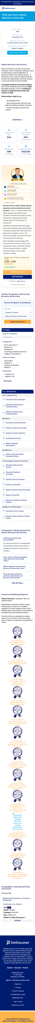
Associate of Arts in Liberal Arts (15, 399)
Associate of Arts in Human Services (14, 466)
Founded (18, 29)
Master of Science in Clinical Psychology (18, 489)
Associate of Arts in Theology (15, 511)
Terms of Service (18, 991)
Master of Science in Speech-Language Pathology (15, 455)
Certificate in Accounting (13, 438)
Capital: (6, 910)
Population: (7, 912)
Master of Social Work (12, 495)
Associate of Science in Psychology (13, 473)
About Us (18, 984)
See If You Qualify (17, 272)
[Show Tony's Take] (17, 174)
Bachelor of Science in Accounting (16, 428)
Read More (17, 920)
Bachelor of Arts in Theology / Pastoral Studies (18, 517)
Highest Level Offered (18, 46)
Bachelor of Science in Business (15, 433)
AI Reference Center (18, 994)
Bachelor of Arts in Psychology (15, 479)
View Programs (17, 276)
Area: (5, 915)
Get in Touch (18, 1002)
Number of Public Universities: (14, 917)
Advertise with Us (18, 1005)
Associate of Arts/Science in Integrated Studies (14, 405)
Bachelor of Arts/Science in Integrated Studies (14, 412)
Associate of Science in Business (16, 422)
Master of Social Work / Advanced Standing (16, 501)
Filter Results (8, 381)
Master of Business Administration (12, 444)
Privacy (18, 987)
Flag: (5, 907)
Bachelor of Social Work (13, 484)
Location (18, 35)
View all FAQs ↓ (17, 583)
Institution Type (18, 40)
